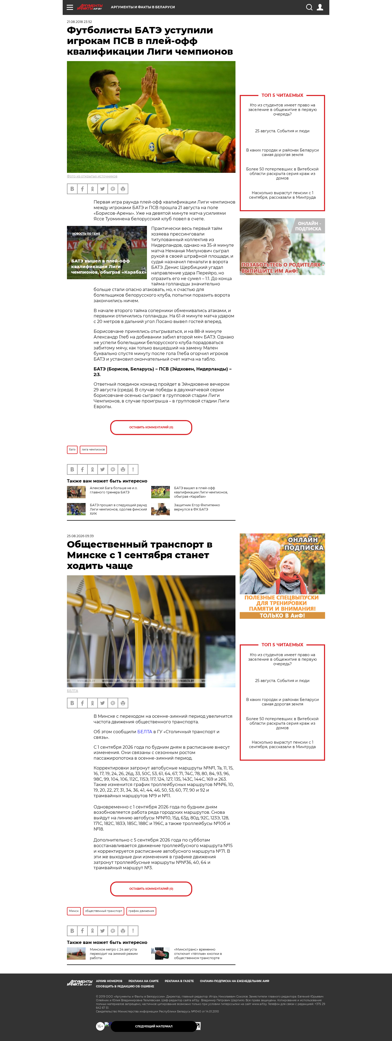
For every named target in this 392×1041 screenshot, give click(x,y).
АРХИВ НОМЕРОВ (109, 981)
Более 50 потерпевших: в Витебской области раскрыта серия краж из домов (282, 174)
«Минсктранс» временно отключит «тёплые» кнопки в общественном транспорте (198, 953)
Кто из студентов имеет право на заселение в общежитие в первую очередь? (282, 110)
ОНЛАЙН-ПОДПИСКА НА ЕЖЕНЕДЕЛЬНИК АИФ (234, 981)
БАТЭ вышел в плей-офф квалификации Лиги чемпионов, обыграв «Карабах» (201, 492)
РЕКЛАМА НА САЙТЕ (144, 981)
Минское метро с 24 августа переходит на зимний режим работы (114, 953)
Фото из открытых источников (92, 176)
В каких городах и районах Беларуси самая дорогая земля (282, 152)
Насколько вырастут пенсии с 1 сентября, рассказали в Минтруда (282, 195)
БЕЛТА (72, 691)
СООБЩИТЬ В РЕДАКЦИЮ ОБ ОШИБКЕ (125, 986)
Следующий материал (154, 1026)
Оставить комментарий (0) (151, 427)
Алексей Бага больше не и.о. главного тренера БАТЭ (114, 490)
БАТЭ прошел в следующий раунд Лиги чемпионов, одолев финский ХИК (118, 509)
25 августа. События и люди (282, 131)
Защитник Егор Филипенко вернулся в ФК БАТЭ (197, 507)
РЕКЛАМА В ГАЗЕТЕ (179, 981)
